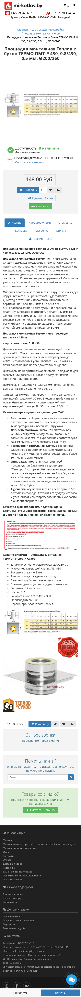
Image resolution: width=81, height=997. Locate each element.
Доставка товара (12, 863)
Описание (14, 222)
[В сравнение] (58, 190)
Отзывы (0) (65, 222)
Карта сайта (10, 902)
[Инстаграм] (7, 985)
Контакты (8, 856)
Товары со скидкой (14, 928)
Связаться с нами (13, 894)
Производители (12, 916)
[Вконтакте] (27, 985)
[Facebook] (17, 985)
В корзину (30, 190)
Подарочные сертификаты (18, 920)
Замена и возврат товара (17, 871)
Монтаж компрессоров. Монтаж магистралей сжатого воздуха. (39, 844)
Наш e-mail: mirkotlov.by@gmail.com (23, 951)
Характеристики (40, 222)
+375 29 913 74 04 (63, 13)
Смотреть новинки (42, 810)
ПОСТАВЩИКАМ (12, 879)
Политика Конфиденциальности (22, 875)
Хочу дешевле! (40, 206)
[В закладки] (50, 190)
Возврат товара (12, 898)
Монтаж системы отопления (19, 848)
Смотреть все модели (29, 162)
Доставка (21, 230)
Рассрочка (42, 230)
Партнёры (9, 924)
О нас (6, 852)
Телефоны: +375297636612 (18, 943)
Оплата (61, 230)
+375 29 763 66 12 (22, 13)
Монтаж (7, 840)
